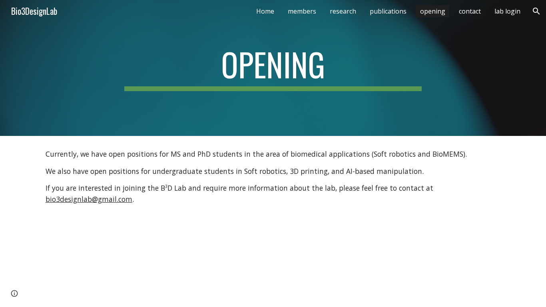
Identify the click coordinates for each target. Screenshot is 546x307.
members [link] (302, 11)
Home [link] (265, 11)
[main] (273, 68)
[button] (536, 11)
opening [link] (432, 11)
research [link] (343, 11)
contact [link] (470, 11)
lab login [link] (507, 11)
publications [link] (388, 11)
